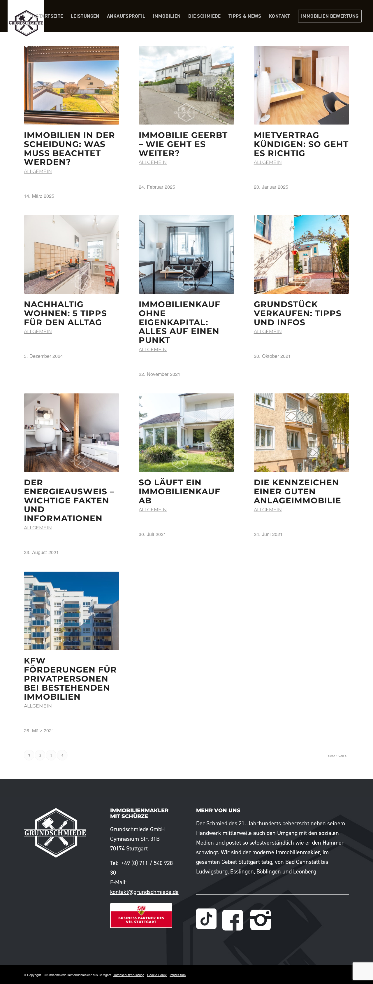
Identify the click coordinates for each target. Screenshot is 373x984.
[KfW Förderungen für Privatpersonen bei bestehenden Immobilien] (71, 611)
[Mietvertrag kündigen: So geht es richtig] (301, 85)
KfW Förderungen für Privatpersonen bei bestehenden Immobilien (70, 678)
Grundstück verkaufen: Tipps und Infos (298, 313)
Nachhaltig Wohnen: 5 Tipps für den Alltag (65, 313)
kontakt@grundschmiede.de (144, 892)
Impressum (178, 974)
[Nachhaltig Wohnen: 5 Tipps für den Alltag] (71, 254)
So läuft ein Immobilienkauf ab (179, 491)
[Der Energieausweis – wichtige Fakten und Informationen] (71, 432)
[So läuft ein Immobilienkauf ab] (186, 432)
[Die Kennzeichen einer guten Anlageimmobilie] (301, 432)
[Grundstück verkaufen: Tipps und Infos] (301, 254)
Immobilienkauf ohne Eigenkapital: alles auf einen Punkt (179, 322)
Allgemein (38, 171)
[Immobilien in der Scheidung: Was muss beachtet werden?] (71, 85)
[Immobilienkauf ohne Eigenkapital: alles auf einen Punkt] (186, 254)
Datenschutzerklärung (128, 974)
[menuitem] (49, 16)
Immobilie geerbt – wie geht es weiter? (183, 144)
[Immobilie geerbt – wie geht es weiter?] (186, 85)
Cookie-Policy (157, 974)
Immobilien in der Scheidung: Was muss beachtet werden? (69, 148)
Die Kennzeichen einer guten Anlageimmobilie (297, 491)
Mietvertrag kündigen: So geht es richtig (301, 144)
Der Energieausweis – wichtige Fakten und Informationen (69, 500)
